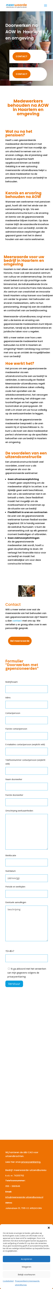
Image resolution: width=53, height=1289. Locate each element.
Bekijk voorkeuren (26, 1274)
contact (17, 620)
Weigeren (26, 1266)
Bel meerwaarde (19, 641)
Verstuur (14, 984)
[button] (48, 1227)
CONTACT (21, 56)
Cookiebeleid (8, 1281)
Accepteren (26, 1259)
